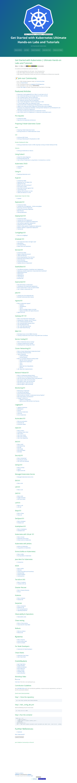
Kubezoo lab (20, 599)
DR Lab (19, 591)
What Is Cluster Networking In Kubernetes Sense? (28, 351)
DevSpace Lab (20, 522)
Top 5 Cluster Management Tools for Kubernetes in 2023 (30, 101)
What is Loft (20, 505)
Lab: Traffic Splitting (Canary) (24, 326)
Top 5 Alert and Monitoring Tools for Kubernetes (28, 99)
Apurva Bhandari (21, 673)
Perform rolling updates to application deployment (29, 226)
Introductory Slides (21, 118)
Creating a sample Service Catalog (25, 343)
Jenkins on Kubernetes (22, 546)
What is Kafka (20, 554)
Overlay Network (23, 357)
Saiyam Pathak (20, 670)
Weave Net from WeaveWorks (26, 366)
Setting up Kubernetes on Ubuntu (25, 150)
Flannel (21, 367)
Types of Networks (21, 354)
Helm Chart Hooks (21, 435)
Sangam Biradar (21, 665)
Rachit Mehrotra (21, 668)
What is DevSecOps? (22, 458)
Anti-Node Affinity (21, 244)
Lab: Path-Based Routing (23, 324)
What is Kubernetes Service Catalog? (25, 342)
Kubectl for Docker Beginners (24, 157)
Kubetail (19, 198)
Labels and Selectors (22, 255)
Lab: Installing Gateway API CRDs (25, 321)
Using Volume (20, 276)
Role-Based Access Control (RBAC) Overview (27, 334)
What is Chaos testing (22, 623)
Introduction (20, 562)
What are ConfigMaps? (22, 235)
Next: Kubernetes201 (20, 734)
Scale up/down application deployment (26, 223)
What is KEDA (20, 568)
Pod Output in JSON (22, 186)
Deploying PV (20, 274)
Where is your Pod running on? (24, 185)
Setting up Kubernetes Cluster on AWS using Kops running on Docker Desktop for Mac (37, 144)
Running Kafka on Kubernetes (24, 555)
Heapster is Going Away (25, 399)
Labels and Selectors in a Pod (24, 192)
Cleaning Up (20, 229)
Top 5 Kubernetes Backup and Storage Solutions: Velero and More (32, 96)
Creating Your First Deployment (24, 220)
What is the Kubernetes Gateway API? (26, 318)
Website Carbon (42, 778)
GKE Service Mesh (21, 499)
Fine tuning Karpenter (22, 609)
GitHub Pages (30, 775)
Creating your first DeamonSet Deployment (27, 286)
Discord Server (24, 82)
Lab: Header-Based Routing (23, 327)
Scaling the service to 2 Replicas (24, 224)
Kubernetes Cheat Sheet (23, 655)
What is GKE (20, 496)
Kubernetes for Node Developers (24, 649)
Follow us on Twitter (57, 50)
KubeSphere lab (21, 530)
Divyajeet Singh (20, 671)
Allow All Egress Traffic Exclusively (25, 384)
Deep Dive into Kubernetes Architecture (26, 120)
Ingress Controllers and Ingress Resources (29, 310)
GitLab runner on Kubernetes (24, 540)
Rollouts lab (20, 632)
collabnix (29, 774)
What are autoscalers (22, 421)
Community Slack (40, 81)
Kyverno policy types (22, 641)
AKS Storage (20, 449)
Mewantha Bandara (22, 667)
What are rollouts (21, 631)
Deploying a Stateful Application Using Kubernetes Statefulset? (32, 271)
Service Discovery (21, 260)
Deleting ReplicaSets (22, 212)
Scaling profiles (20, 573)
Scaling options (20, 576)
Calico (21, 363)
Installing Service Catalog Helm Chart (26, 345)
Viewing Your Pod (21, 183)
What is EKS (20, 483)
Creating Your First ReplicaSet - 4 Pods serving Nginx (29, 206)
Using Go (19, 168)
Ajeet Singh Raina (21, 664)
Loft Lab (19, 507)
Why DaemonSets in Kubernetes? (25, 284)
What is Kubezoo (21, 598)
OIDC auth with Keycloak (23, 461)
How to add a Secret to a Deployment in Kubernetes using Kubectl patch (34, 112)
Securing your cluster (22, 459)
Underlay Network (24, 355)
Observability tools (21, 616)
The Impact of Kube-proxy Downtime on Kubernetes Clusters (31, 110)
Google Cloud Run (21, 497)
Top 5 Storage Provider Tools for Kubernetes (27, 97)
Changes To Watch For (22, 398)
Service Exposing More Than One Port (26, 257)
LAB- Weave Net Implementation (25, 369)
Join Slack (27, 50)
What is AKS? (20, 444)
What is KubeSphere (22, 529)
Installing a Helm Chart (22, 432)
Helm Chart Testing (21, 436)
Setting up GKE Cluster (22, 137)
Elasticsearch (20, 409)
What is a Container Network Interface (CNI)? (27, 358)
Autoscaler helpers (21, 424)
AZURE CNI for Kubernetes (26, 361)
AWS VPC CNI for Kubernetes (26, 360)
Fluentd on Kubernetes (22, 412)
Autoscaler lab (20, 422)
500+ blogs (23, 87)
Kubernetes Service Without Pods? (25, 258)
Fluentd (19, 410)
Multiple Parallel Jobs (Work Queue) (25, 297)
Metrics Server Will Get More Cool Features (29, 401)
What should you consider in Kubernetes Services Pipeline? (30, 395)
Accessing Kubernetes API (23, 158)
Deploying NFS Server (22, 272)
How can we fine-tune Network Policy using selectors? (29, 378)
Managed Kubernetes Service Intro (25, 477)
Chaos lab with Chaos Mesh (23, 624)
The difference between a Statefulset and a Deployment (30, 269)
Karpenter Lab (20, 607)
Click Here (17, 682)
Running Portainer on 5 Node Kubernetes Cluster (28, 131)
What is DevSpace (21, 521)
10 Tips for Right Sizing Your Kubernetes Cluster (28, 103)
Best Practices (20, 210)
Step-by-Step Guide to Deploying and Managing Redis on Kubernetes (33, 104)
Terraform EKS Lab (21, 583)
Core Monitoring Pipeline (23, 392)
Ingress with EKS (21, 312)
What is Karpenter (21, 606)
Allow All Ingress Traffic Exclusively (25, 383)
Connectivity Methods (22, 261)
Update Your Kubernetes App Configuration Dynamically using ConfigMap (34, 106)
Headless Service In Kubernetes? (24, 263)
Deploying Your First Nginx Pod (24, 182)
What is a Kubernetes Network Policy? (26, 375)
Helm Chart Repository (22, 438)
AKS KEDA (19, 451)
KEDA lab (19, 570)
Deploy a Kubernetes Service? (24, 254)
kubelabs (17, 774)
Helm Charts (20, 433)
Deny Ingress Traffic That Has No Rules (26, 380)
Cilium (21, 364)
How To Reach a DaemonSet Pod (24, 289)
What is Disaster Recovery (23, 590)
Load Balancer (23, 306)
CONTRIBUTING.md (21, 688)
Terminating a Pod (21, 189)
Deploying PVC (20, 275)
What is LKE (20, 489)
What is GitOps (20, 467)
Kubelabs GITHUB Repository (37, 84)
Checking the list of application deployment (27, 221)
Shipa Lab (19, 515)
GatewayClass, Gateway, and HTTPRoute (26, 320)
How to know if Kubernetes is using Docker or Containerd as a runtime (33, 160)
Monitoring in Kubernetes (23, 390)
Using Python (20, 166)
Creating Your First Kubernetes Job (25, 295)
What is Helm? (20, 430)
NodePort (22, 305)
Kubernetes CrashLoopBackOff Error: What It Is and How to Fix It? (32, 94)
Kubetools (19, 732)
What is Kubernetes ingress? (23, 303)
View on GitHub (18, 50)
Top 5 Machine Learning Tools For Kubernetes (28, 100)
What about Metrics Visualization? (25, 396)
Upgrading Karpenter (22, 610)
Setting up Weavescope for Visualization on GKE (28, 139)
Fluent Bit (19, 413)
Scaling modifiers (21, 574)
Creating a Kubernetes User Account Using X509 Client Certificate (32, 335)
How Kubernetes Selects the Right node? (26, 241)
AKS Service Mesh (21, 450)
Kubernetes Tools (46, 50)
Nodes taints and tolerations (24, 246)
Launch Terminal (19, 737)
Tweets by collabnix (19, 773)
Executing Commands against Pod (25, 188)
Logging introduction (22, 407)
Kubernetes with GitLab (22, 538)
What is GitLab (20, 537)
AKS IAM (19, 447)
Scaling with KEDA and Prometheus (25, 571)
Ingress (21, 308)
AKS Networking (21, 446)
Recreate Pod (20, 278)
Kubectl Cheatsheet (36, 50)
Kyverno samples (21, 642)
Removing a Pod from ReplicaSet (24, 207)
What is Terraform (21, 582)
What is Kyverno (21, 639)
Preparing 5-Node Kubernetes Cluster (26, 130)
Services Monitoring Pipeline (23, 393)
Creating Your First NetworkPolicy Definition (27, 377)
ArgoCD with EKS (21, 470)
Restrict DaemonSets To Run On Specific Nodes (28, 287)
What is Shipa (20, 513)
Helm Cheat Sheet (21, 657)
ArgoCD (19, 469)
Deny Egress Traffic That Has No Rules (26, 381)
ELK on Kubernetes (21, 415)
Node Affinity (20, 243)
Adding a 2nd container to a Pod (24, 191)
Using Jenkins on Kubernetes (24, 548)
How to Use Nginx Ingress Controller (28, 309)
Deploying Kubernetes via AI (23, 174)
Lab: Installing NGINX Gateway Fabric (26, 323)
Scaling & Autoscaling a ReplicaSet (25, 209)
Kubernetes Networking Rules (24, 352)
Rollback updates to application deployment (27, 227)
